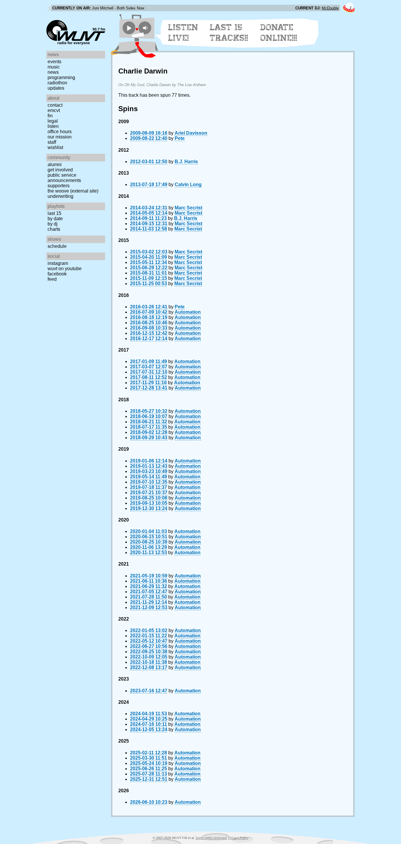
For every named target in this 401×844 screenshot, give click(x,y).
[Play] (129, 27)
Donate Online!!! (278, 32)
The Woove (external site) (73, 190)
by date (55, 218)
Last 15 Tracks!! (229, 32)
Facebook (57, 273)
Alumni (55, 164)
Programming (61, 77)
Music (54, 66)
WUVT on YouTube (65, 268)
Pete (180, 138)
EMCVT (54, 110)
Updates (56, 88)
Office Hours (60, 131)
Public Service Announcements (64, 178)
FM (50, 115)
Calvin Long (188, 184)
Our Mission (60, 136)
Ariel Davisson (191, 133)
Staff (52, 142)
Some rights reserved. (211, 838)
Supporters (59, 185)
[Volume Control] (145, 27)
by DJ (53, 223)
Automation (188, 312)
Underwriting (60, 196)
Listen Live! (183, 32)
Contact (55, 105)
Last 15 (54, 213)
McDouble (330, 8)
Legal (53, 120)
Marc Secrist (188, 207)
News (53, 72)
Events (54, 61)
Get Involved (60, 169)
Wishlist (55, 147)
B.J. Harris (186, 161)
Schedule (57, 246)
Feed (52, 279)
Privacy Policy (238, 838)
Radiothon (57, 82)
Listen (53, 126)
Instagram (58, 263)
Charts (54, 229)
